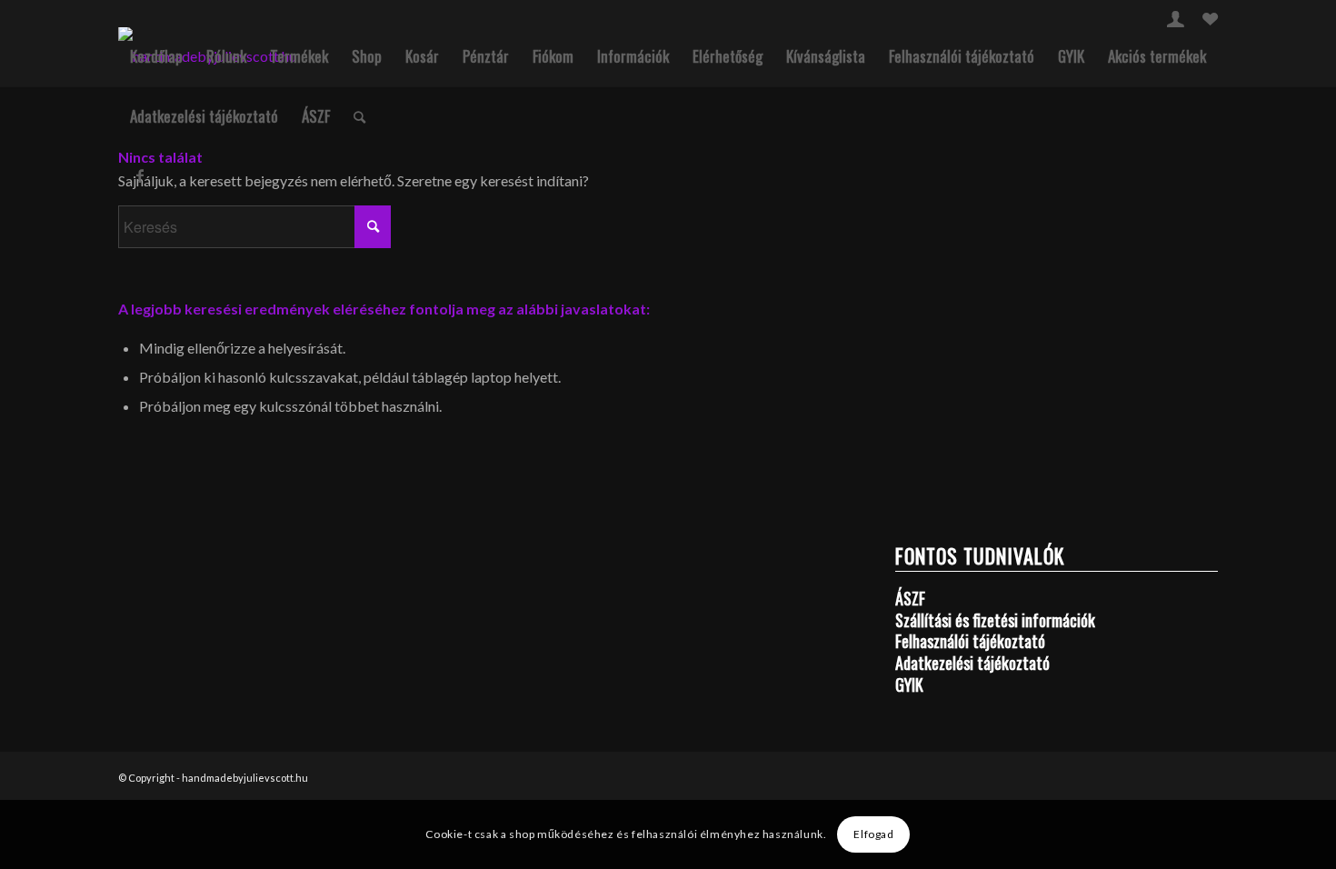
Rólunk (226, 56)
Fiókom (553, 56)
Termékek (299, 56)
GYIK (1071, 56)
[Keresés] (359, 116)
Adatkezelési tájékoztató (204, 116)
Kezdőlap (156, 56)
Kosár (422, 56)
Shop (367, 56)
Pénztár (486, 56)
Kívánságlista (825, 56)
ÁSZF (316, 116)
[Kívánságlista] (1210, 21)
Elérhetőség (728, 56)
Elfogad (873, 834)
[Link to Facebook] (140, 175)
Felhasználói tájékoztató (961, 56)
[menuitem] (1175, 18)
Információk (633, 56)
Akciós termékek (1157, 56)
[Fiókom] (1175, 21)
